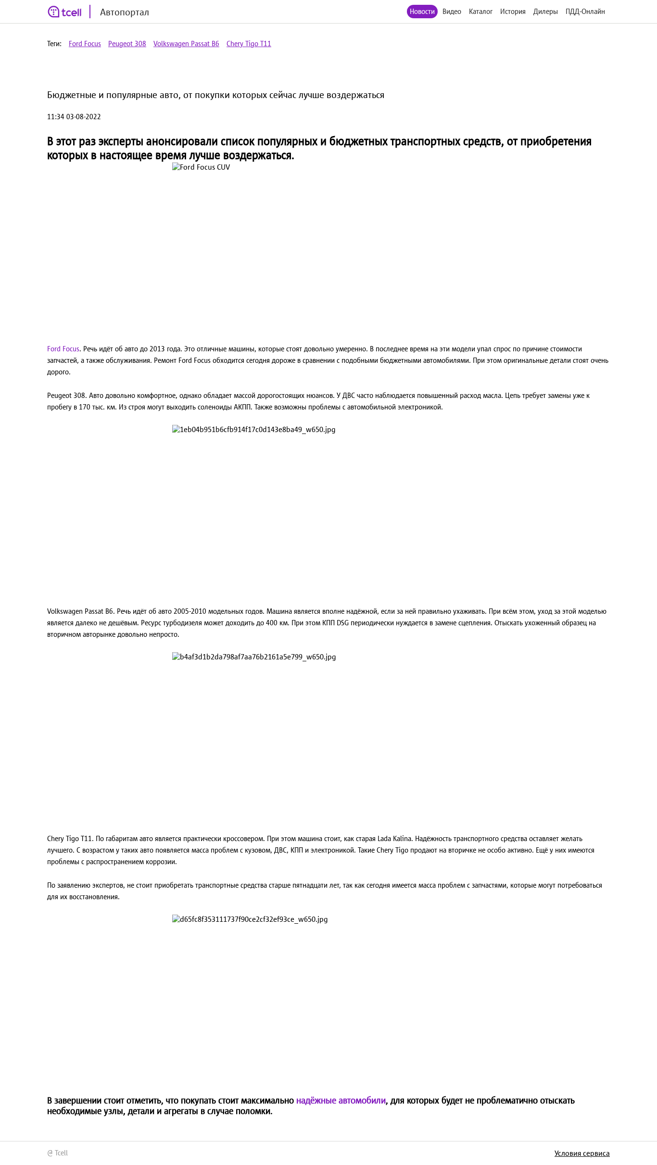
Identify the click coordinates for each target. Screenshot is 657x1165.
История (513, 11)
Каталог (481, 11)
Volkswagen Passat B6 (186, 43)
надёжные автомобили (341, 1100)
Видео (451, 11)
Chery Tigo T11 (249, 43)
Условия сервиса (582, 1153)
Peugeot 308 (127, 43)
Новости (422, 11)
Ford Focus (85, 43)
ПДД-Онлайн (585, 11)
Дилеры (545, 11)
